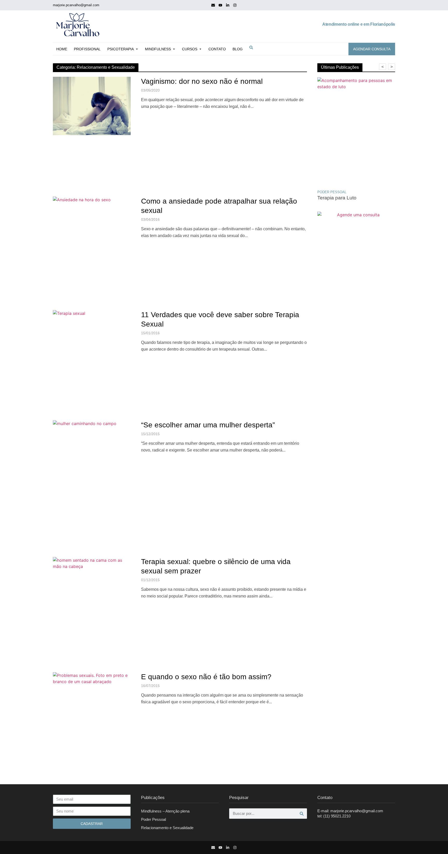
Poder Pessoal (153, 819)
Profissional (87, 49)
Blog (238, 49)
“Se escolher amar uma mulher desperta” (208, 425)
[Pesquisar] (302, 813)
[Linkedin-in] (227, 5)
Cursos (189, 49)
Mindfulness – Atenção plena (165, 811)
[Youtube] (220, 5)
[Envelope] (213, 5)
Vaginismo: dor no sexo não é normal (202, 81)
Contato (217, 49)
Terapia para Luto (336, 197)
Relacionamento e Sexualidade (167, 827)
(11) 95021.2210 (337, 816)
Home (61, 49)
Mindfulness (158, 49)
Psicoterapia (120, 49)
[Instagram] (235, 5)
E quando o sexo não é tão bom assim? (206, 677)
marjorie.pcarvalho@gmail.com (76, 5)
